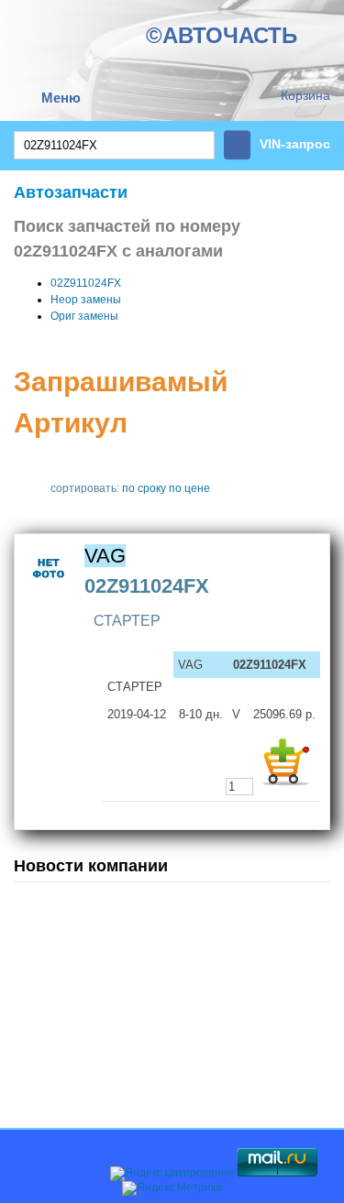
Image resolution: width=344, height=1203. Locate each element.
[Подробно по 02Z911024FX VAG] (49, 590)
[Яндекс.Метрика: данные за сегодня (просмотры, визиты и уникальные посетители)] (172, 1188)
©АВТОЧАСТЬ (221, 35)
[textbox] (114, 145)
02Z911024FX (85, 283)
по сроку (144, 488)
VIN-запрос (295, 144)
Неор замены (85, 299)
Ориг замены (84, 316)
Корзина (305, 95)
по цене (189, 488)
